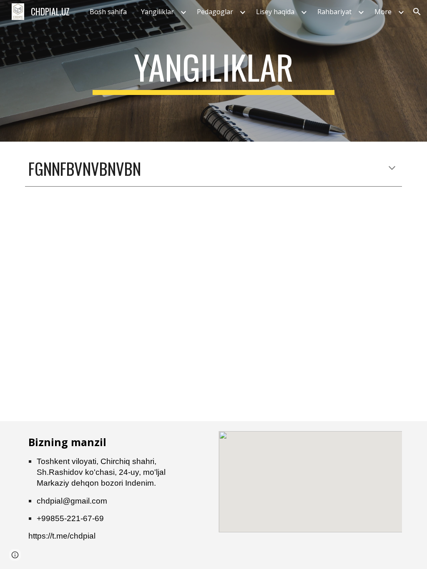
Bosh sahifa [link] (108, 11)
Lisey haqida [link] (275, 11)
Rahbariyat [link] (334, 11)
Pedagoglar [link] (215, 11)
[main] (213, 70)
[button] (417, 12)
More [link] (383, 11)
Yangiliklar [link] (157, 11)
